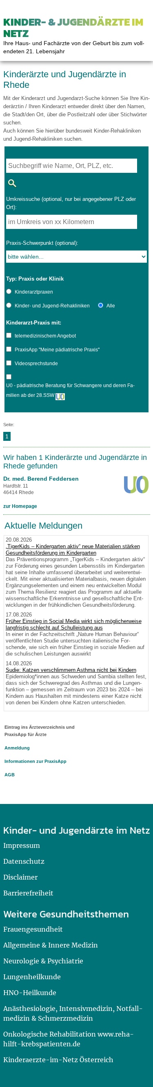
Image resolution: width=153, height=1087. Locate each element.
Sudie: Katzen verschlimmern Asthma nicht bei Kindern (71, 670)
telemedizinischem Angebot (45, 336)
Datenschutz (23, 861)
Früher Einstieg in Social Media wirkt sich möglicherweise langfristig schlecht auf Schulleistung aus (74, 624)
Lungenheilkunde (32, 977)
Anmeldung (17, 747)
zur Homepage (20, 506)
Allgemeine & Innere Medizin (50, 945)
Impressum (21, 845)
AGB (9, 774)
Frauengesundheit (33, 929)
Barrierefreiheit (28, 893)
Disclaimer (20, 877)
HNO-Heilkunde (29, 993)
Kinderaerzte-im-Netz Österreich (58, 1060)
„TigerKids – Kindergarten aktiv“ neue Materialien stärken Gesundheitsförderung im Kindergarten (73, 549)
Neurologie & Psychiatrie (43, 961)
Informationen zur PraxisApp (35, 761)
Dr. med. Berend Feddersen (41, 478)
